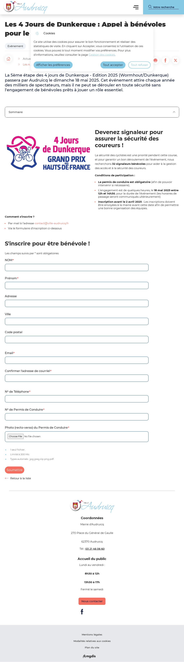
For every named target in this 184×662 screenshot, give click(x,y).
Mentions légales (92, 634)
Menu (136, 7)
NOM (8, 260)
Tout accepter (113, 65)
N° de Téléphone (17, 391)
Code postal (13, 332)
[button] (155, 60)
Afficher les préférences (53, 65)
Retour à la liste (18, 478)
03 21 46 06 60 (95, 548)
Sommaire (16, 112)
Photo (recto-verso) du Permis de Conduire (36, 427)
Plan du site (92, 647)
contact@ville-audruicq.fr (52, 223)
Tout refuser (139, 65)
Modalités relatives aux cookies (92, 641)
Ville (8, 314)
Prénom (11, 278)
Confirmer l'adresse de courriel (27, 371)
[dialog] (92, 49)
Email (9, 353)
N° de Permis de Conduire (24, 409)
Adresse (11, 296)
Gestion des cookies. (102, 54)
